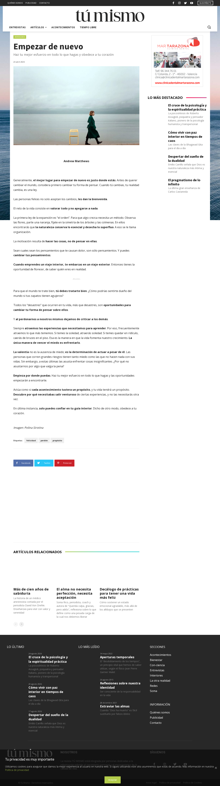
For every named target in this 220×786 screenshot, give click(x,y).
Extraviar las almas (114, 706)
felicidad (31, 440)
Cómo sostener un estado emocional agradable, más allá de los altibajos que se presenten (118, 606)
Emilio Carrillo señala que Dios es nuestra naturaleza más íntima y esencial (186, 168)
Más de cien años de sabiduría (31, 591)
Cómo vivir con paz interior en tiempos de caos (185, 136)
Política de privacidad (17, 770)
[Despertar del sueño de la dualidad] (156, 160)
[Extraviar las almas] (87, 708)
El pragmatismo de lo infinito (184, 182)
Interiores (20, 37)
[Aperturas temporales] (87, 658)
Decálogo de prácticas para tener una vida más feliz (119, 593)
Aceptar (112, 779)
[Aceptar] (215, 767)
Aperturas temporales (117, 657)
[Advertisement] (76, 505)
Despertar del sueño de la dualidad (186, 158)
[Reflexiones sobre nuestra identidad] (87, 685)
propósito (57, 440)
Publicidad (156, 717)
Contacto (156, 723)
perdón (44, 440)
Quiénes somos (160, 712)
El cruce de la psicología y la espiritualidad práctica (187, 107)
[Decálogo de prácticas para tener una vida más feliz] (119, 571)
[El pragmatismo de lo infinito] (156, 184)
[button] (209, 27)
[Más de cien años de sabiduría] (33, 571)
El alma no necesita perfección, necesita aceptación (74, 593)
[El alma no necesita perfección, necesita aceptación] (76, 571)
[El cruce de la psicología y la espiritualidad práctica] (156, 109)
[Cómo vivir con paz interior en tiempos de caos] (156, 136)
